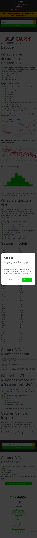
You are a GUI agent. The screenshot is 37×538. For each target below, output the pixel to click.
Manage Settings (14, 280)
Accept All (27, 280)
